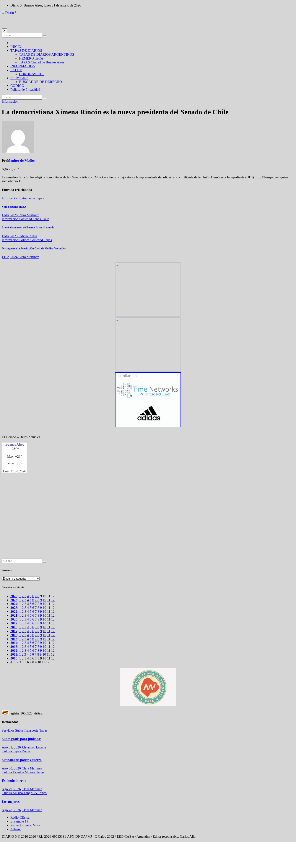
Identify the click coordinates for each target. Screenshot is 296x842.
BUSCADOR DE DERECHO (40, 82)
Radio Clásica (19, 817)
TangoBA (31, 793)
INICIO (15, 46)
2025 (13, 600)
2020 (13, 619)
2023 (13, 607)
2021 (13, 615)
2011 (13, 654)
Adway (15, 829)
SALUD (16, 70)
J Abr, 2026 (10, 215)
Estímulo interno (14, 780)
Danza (26, 751)
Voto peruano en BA (14, 206)
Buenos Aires (14, 444)
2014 (13, 643)
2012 (13, 650)
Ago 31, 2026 (11, 747)
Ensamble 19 (19, 821)
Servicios (8, 730)
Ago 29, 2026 (11, 789)
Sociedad (26, 219)
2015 (13, 639)
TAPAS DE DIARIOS (26, 50)
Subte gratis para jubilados (21, 739)
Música (18, 793)
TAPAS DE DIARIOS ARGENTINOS (46, 54)
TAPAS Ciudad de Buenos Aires (41, 62)
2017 (13, 631)
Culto (45, 219)
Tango (42, 793)
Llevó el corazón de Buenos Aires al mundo (28, 227)
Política (24, 240)
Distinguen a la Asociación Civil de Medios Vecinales (34, 248)
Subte (19, 730)
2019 (13, 623)
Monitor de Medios (21, 160)
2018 (13, 627)
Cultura (7, 751)
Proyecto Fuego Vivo (25, 825)
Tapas (40, 198)
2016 (13, 635)
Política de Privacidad (25, 89)
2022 (13, 611)
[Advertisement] (132, 515)
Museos (30, 772)
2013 (13, 646)
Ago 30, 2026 (11, 768)
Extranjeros (27, 198)
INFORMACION (22, 66)
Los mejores (11, 801)
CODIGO (17, 85)
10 (44, 600)
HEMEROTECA (31, 58)
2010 (13, 658)
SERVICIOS (19, 78)
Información (10, 101)
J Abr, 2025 (10, 236)
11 (48, 600)
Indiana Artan (27, 236)
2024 (13, 604)
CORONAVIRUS (31, 74)
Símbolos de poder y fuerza (22, 760)
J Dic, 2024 (10, 257)
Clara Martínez (28, 215)
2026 (13, 596)
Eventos (19, 772)
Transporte (31, 730)
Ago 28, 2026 (11, 810)
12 (53, 600)
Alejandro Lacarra (33, 747)
